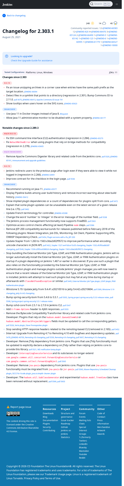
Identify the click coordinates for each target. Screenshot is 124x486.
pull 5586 (90, 225)
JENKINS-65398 (61, 213)
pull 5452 (115, 329)
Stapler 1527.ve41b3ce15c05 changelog (68, 245)
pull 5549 (20, 249)
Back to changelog (16, 15)
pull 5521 (33, 349)
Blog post (64, 114)
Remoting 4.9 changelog (65, 337)
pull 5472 (114, 201)
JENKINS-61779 (92, 41)
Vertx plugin (20, 325)
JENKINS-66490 (86, 35)
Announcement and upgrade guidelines (29, 160)
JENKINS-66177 (99, 118)
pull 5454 (42, 237)
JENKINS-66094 (30, 91)
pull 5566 (52, 381)
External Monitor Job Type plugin (86, 281)
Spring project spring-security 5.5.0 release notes (88, 297)
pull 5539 (50, 337)
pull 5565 (62, 361)
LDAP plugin (106, 281)
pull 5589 (97, 289)
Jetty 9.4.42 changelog (25, 293)
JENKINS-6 (101, 38)
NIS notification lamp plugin (49, 349)
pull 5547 (67, 305)
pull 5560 (79, 369)
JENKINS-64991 (48, 175)
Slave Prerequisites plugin (36, 325)
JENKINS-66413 (29, 99)
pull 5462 (25, 209)
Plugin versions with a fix (57, 237)
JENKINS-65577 (50, 189)
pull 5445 (68, 281)
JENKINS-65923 (70, 103)
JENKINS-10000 (110, 45)
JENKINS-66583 (110, 28)
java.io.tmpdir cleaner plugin (44, 373)
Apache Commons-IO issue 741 (49, 99)
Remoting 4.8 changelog (35, 337)
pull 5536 (71, 179)
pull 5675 (18, 99)
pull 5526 (10, 325)
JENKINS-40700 (17, 337)
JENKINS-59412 (21, 197)
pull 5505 (63, 297)
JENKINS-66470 (98, 31)
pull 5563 (92, 221)
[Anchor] (58, 30)
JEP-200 (72, 237)
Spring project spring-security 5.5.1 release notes (32, 301)
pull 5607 (80, 337)
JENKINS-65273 (96, 138)
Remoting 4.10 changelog (95, 337)
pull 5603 (61, 381)
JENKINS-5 (101, 35)
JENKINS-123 (87, 38)
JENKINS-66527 (110, 41)
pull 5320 (105, 156)
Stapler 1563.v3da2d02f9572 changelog (75, 249)
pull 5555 (65, 309)
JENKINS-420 (82, 31)
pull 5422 (47, 245)
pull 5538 (103, 217)
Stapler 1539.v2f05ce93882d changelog (41, 249)
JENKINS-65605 (37, 146)
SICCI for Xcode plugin (21, 373)
